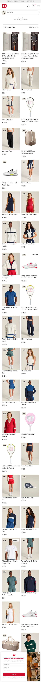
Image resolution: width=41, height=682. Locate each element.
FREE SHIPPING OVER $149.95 (15, 1)
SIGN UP (14, 674)
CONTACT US (30, 1)
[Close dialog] (39, 653)
